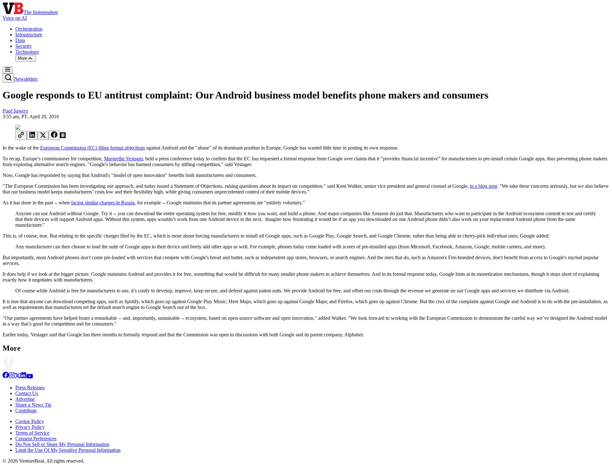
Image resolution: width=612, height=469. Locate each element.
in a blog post (483, 186)
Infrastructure (28, 34)
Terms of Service (32, 433)
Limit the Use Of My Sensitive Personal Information (67, 450)
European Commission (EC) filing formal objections (92, 147)
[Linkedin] (23, 376)
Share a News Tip (33, 404)
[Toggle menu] (8, 70)
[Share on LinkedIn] (32, 135)
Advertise (25, 399)
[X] (17, 376)
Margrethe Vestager (123, 158)
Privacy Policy (30, 427)
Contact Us (26, 393)
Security (23, 46)
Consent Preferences (35, 438)
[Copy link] (21, 135)
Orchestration (28, 29)
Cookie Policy (29, 421)
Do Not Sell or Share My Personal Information (62, 444)
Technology (27, 52)
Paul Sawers (15, 111)
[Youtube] (29, 376)
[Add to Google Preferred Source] (63, 136)
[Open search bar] (8, 78)
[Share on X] (43, 136)
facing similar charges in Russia (103, 202)
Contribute (26, 410)
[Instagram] (12, 376)
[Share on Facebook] (54, 135)
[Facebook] (6, 376)
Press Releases (30, 387)
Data (20, 40)
